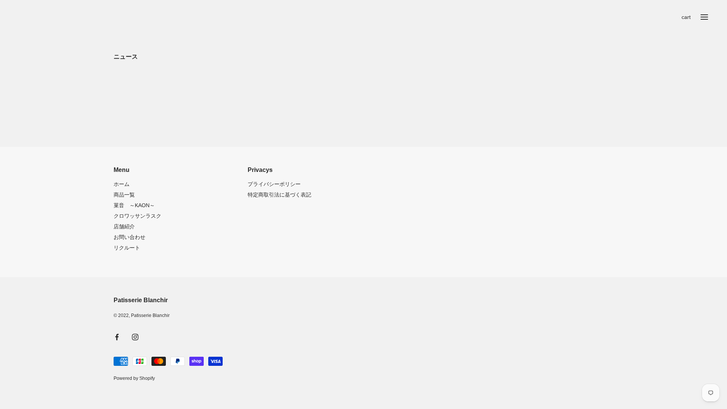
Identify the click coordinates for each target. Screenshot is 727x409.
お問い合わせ (129, 237)
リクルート (127, 248)
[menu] (704, 17)
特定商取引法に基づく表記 (279, 195)
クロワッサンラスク (137, 216)
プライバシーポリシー (274, 184)
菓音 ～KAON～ (134, 205)
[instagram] (135, 337)
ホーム (121, 184)
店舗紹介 (124, 226)
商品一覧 (124, 195)
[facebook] (117, 337)
